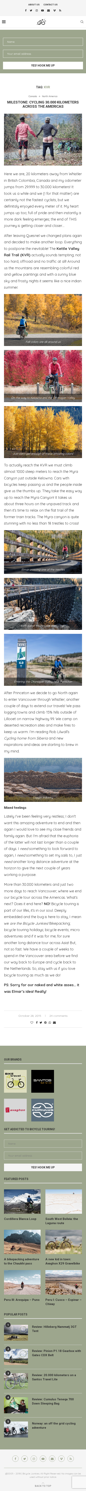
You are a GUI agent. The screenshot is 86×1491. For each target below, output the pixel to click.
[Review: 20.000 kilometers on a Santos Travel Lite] (16, 1381)
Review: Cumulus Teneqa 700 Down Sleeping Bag (53, 1401)
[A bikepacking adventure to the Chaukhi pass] (22, 1242)
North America (49, 96)
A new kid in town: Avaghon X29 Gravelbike (62, 1261)
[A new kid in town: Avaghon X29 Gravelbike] (63, 1242)
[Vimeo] (54, 10)
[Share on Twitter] (41, 1022)
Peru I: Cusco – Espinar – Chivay (63, 1302)
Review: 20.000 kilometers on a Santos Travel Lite (54, 1377)
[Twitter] (31, 10)
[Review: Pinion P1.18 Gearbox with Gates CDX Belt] (16, 1357)
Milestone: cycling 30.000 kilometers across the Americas (43, 104)
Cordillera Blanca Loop (20, 1219)
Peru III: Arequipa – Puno (22, 1300)
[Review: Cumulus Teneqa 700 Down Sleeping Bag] (16, 1405)
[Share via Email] (54, 1022)
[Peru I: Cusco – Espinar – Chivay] (63, 1282)
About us (34, 4)
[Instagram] (37, 10)
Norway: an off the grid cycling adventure (54, 1425)
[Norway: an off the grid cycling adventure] (16, 1429)
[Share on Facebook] (37, 1022)
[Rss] (60, 10)
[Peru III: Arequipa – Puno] (22, 1282)
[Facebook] (25, 10)
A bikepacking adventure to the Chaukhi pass (21, 1261)
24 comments (58, 1016)
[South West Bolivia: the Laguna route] (63, 1201)
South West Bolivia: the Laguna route (61, 1221)
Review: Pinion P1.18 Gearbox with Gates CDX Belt (56, 1353)
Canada (33, 96)
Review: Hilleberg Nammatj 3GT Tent (54, 1329)
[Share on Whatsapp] (50, 1022)
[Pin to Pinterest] (45, 1022)
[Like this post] (31, 1022)
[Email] (48, 10)
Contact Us (50, 4)
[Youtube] (42, 10)
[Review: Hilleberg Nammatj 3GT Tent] (16, 1333)
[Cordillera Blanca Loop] (22, 1201)
